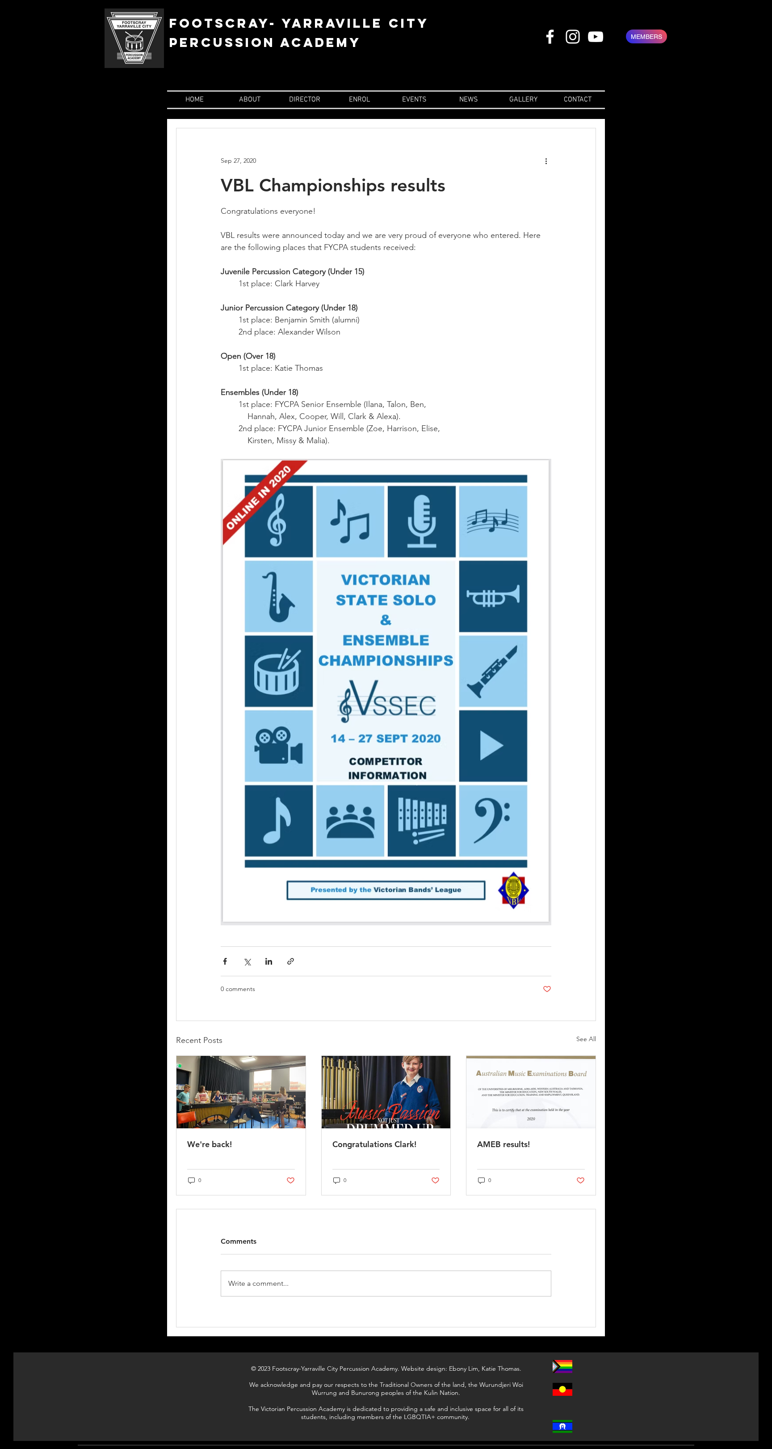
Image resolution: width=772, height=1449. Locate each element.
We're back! (209, 1144)
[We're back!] (241, 1092)
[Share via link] (290, 961)
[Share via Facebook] (225, 961)
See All (586, 1039)
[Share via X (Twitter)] (247, 961)
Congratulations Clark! (374, 1144)
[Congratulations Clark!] (386, 1092)
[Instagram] (572, 36)
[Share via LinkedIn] (268, 961)
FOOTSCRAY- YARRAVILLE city (299, 23)
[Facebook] (550, 36)
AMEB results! (503, 1144)
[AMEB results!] (531, 1092)
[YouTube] (595, 36)
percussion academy (265, 42)
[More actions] (546, 160)
